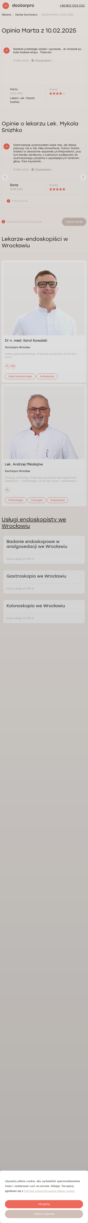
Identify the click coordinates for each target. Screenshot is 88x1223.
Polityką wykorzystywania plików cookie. (49, 1191)
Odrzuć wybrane (44, 1214)
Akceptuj (44, 1204)
